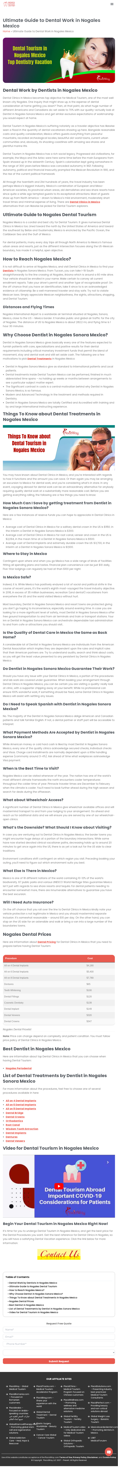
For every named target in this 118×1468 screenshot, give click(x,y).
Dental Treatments (39, 358)
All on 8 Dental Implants (21, 1108)
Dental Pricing (47, 942)
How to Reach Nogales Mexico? (26, 1290)
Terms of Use (65, 1457)
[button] (112, 4)
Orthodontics (14, 1121)
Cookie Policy (109, 1457)
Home (6, 31)
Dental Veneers (15, 1141)
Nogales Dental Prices (21, 1301)
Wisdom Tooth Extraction (22, 1129)
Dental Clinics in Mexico (85, 202)
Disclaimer (92, 1457)
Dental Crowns (15, 1117)
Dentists (8, 270)
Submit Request (59, 1361)
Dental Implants (16, 1133)
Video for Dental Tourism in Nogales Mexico (33, 1312)
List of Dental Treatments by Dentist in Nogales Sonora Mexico (44, 1308)
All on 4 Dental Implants (21, 1100)
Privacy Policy (80, 1457)
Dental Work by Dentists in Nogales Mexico (33, 1282)
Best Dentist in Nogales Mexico (26, 1305)
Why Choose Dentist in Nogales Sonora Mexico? (36, 1293)
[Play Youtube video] (59, 1186)
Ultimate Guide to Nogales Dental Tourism (33, 1286)
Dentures (12, 1137)
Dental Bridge (14, 1113)
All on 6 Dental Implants (21, 1104)
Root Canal (13, 1125)
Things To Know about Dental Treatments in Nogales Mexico (43, 1297)
